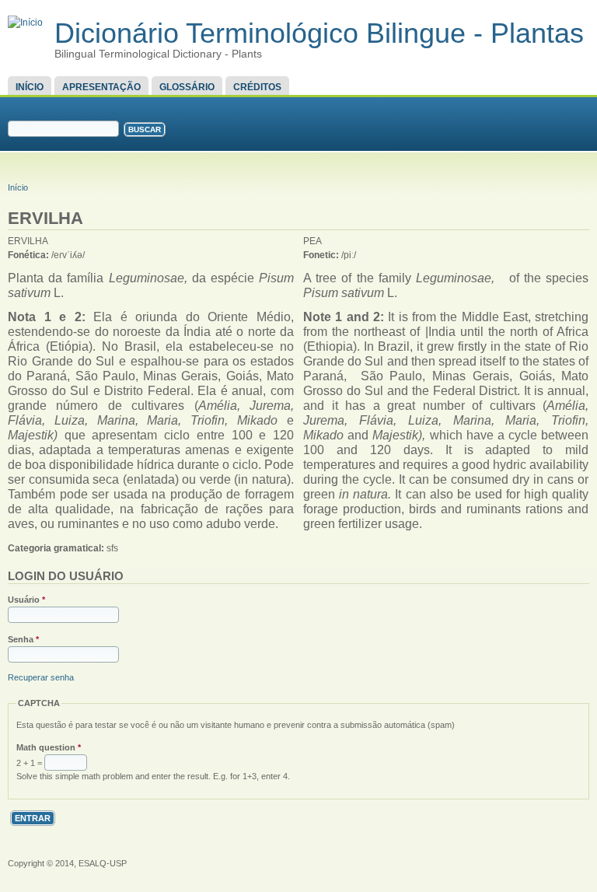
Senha (23, 639)
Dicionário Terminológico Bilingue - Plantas (319, 33)
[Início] (25, 22)
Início (30, 87)
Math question (48, 747)
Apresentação (101, 87)
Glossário (187, 87)
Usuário (26, 599)
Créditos (257, 87)
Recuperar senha (41, 677)
